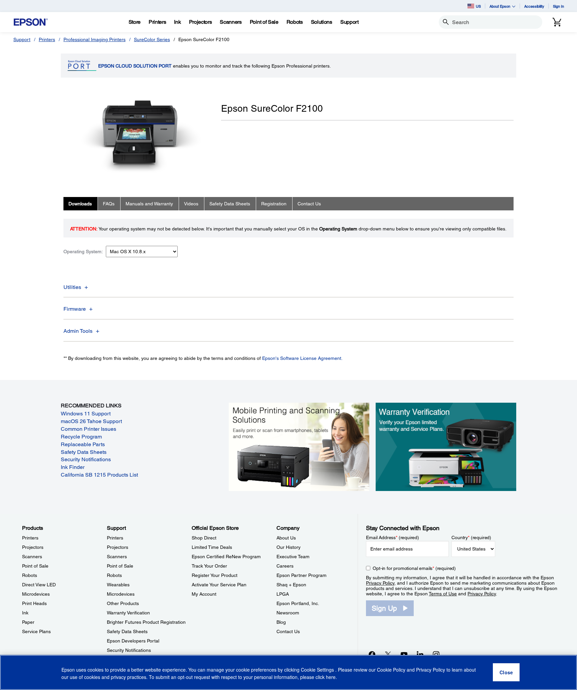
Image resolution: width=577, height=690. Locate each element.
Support (21, 39)
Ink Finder (72, 467)
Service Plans (36, 631)
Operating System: (83, 251)
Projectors (32, 547)
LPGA (282, 594)
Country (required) (471, 537)
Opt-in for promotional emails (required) (414, 568)
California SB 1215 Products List (99, 475)
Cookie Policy (391, 670)
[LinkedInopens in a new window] (420, 654)
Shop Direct (204, 537)
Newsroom (287, 612)
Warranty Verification (128, 612)
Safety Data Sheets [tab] (229, 203)
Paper (28, 622)
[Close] (506, 673)
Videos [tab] (191, 203)
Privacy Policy (380, 583)
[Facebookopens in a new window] (372, 654)
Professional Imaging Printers (94, 39)
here (331, 677)
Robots (29, 575)
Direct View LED (39, 584)
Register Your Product (214, 575)
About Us (286, 537)
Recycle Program (81, 436)
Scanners (32, 556)
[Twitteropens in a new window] (388, 654)
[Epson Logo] (30, 22)
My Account (204, 594)
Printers (47, 39)
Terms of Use (443, 593)
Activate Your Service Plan (219, 584)
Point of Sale (35, 566)
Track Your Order (209, 566)
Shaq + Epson (291, 584)
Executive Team (293, 556)
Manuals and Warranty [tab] (149, 203)
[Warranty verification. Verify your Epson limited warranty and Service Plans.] (446, 446)
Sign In (558, 6)
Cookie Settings (318, 670)
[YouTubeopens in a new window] (404, 654)
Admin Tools (77, 331)
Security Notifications (86, 459)
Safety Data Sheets (84, 452)
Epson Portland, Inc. (297, 603)
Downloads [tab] (80, 203)
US (478, 6)
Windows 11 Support (86, 413)
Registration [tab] (273, 203)
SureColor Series (152, 39)
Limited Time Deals (212, 547)
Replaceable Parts (83, 444)
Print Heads (34, 603)
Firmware (74, 309)
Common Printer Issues (88, 429)
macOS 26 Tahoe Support (91, 421)
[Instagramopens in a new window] (436, 654)
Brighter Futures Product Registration (146, 622)
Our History (288, 547)
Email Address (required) (392, 537)
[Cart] (557, 22)
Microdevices (36, 594)
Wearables (118, 584)
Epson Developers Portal (133, 641)
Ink (25, 612)
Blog (281, 622)
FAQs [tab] (109, 203)
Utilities (72, 287)
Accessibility (534, 6)
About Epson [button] (500, 6)
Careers (285, 566)
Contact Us (288, 631)
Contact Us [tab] (309, 203)
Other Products (123, 603)
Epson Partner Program (301, 575)
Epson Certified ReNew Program (226, 556)
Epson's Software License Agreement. (302, 358)
